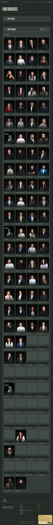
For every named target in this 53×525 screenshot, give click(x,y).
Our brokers (38, 511)
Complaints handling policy (21, 521)
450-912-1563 (21, 514)
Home (38, 506)
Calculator (38, 508)
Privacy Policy (27, 521)
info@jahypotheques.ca (23, 507)
